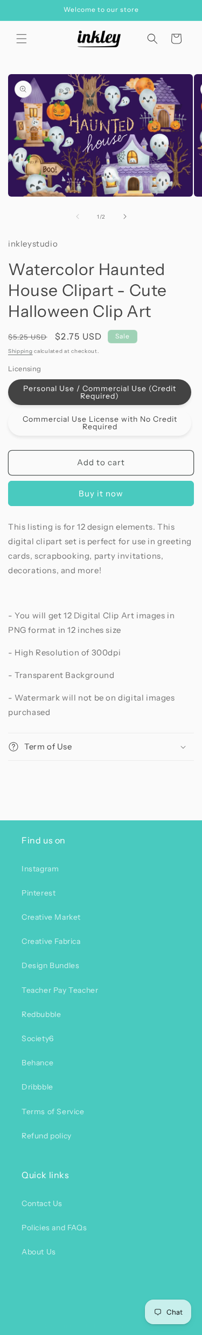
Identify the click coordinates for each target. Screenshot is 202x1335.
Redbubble (41, 1014)
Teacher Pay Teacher (60, 990)
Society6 (38, 1038)
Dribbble (37, 1087)
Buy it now (101, 493)
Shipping (20, 351)
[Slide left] (77, 216)
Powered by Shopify (133, 1326)
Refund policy (47, 1136)
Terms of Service (53, 1111)
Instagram (40, 869)
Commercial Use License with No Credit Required (100, 422)
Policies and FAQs (54, 1227)
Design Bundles (50, 965)
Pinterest (38, 893)
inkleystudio (82, 1326)
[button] (21, 38)
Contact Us (42, 1203)
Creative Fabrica (51, 941)
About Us (39, 1252)
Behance (37, 1062)
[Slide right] (125, 216)
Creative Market (51, 917)
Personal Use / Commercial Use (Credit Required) (99, 392)
